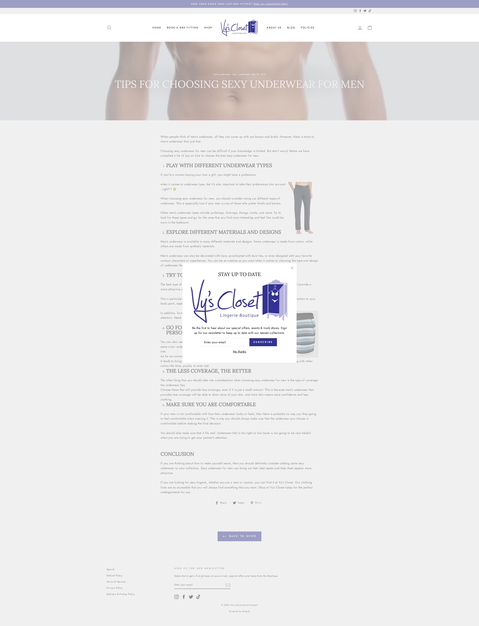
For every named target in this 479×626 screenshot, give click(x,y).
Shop (208, 27)
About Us (274, 27)
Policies (308, 27)
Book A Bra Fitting (183, 27)
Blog (291, 27)
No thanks (239, 351)
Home (156, 27)
